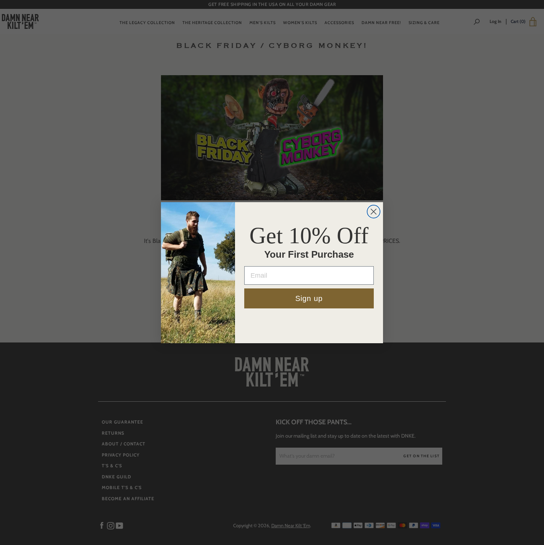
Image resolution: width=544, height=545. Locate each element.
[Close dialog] (373, 211)
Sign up (309, 298)
